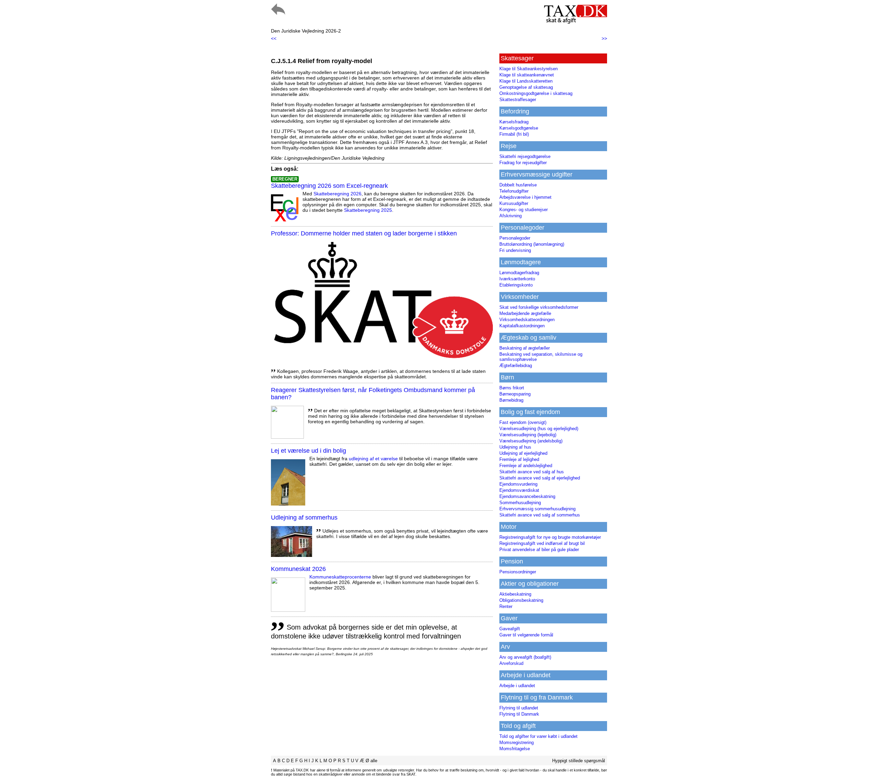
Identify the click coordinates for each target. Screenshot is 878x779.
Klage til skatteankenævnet (526, 74)
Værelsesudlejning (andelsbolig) (530, 440)
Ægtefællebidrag (515, 365)
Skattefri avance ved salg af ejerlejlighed (539, 477)
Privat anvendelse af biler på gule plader (539, 549)
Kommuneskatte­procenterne (340, 577)
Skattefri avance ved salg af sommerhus (539, 515)
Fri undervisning (515, 250)
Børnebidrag (511, 400)
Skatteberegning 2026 (337, 193)
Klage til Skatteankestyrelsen (528, 68)
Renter (505, 606)
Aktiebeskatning (515, 594)
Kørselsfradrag (514, 121)
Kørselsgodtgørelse (518, 128)
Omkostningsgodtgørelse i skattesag (535, 93)
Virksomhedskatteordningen (527, 319)
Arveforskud (511, 663)
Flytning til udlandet (518, 707)
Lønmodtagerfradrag (519, 272)
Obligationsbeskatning (521, 600)
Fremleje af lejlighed (519, 459)
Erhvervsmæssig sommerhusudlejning (537, 508)
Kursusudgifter (513, 203)
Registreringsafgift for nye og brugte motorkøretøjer (550, 537)
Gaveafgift (509, 628)
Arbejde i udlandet (517, 685)
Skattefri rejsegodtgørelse (524, 156)
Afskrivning (510, 215)
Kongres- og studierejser (523, 209)
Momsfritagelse (514, 748)
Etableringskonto (516, 285)
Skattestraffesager (517, 99)
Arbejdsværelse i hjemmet (525, 197)
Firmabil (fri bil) (514, 134)
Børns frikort (511, 387)
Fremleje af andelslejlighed (525, 465)
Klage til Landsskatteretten (526, 81)
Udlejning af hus (515, 447)
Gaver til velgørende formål (526, 634)
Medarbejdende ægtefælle (525, 313)
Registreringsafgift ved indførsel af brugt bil (542, 543)
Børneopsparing (515, 394)
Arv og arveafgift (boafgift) (525, 657)
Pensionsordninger (517, 571)
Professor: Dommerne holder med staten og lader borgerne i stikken (364, 233)
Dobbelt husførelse (518, 184)
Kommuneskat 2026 (298, 568)
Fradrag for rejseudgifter (523, 162)
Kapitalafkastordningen (522, 325)
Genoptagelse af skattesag (526, 87)
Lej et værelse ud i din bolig (308, 450)
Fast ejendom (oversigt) (522, 422)
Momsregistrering (516, 742)
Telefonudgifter (514, 191)
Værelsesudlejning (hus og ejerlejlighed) (538, 428)
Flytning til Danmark (519, 714)
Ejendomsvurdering (518, 484)
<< (273, 38)
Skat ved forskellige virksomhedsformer (538, 307)
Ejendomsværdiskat (519, 490)
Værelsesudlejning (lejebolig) (527, 434)
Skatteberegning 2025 (368, 210)
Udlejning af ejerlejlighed (523, 453)
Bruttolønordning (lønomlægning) (531, 244)
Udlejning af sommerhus (304, 517)
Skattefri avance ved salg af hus (531, 471)
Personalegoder (514, 238)
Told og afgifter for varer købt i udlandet (538, 736)
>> (604, 38)
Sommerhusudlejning (520, 502)
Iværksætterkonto (517, 278)
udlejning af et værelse (373, 458)
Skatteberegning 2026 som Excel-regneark (329, 185)
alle (373, 760)
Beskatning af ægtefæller (524, 348)
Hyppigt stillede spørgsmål (578, 760)
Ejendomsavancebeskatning (527, 496)
